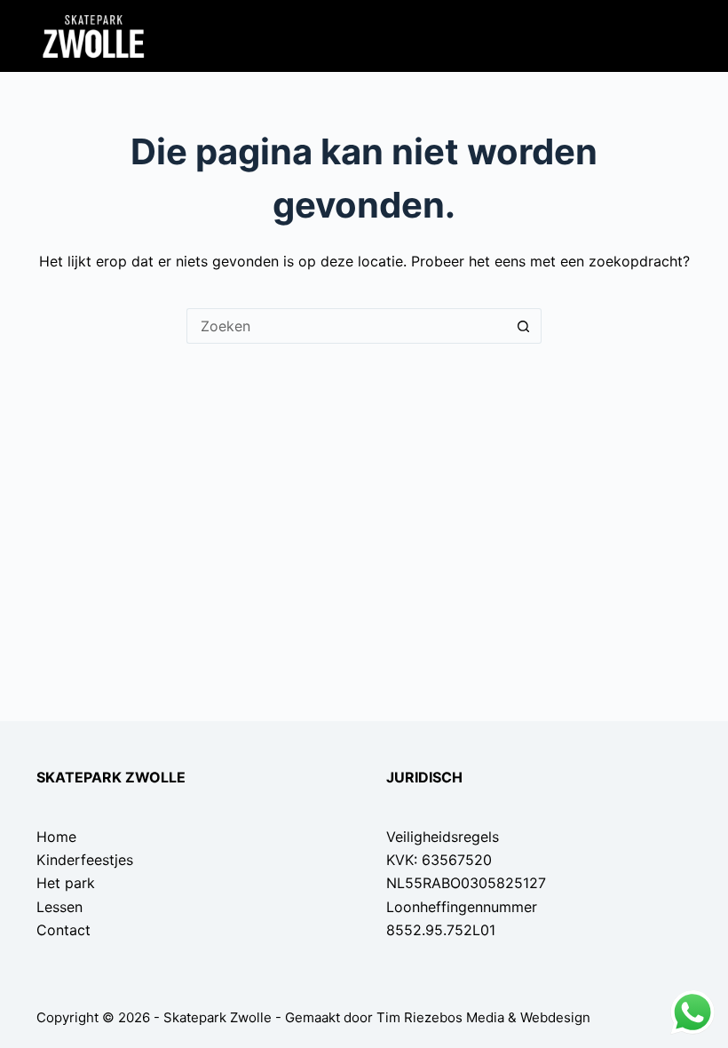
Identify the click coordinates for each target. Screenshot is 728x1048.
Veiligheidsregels (442, 837)
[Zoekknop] (524, 326)
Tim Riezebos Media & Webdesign (483, 1017)
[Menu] (681, 36)
